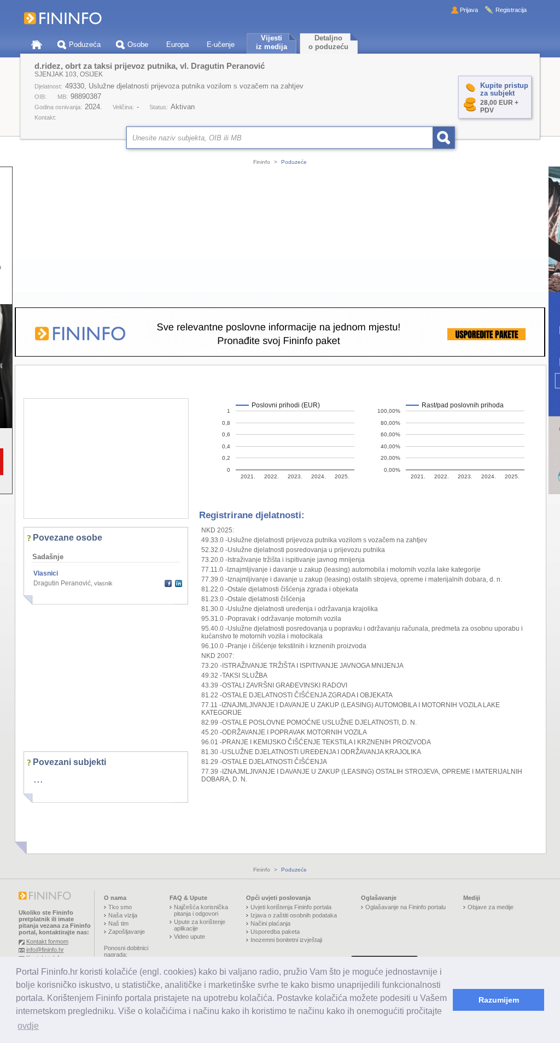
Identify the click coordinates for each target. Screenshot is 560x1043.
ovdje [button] (28, 1025)
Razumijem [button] (499, 999)
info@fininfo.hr (45, 949)
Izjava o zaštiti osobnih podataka (293, 915)
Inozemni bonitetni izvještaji (286, 940)
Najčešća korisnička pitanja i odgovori (201, 910)
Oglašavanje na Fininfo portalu (405, 907)
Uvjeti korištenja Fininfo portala (290, 907)
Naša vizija (122, 915)
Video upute (189, 936)
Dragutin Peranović (62, 583)
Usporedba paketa (275, 931)
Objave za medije (491, 907)
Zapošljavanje (126, 931)
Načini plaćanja (270, 923)
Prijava (469, 10)
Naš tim (118, 923)
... (38, 779)
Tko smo (120, 907)
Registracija (511, 10)
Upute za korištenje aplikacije (199, 925)
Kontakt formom (47, 941)
